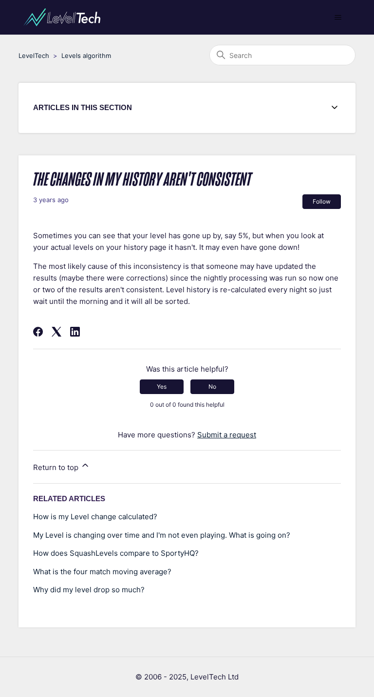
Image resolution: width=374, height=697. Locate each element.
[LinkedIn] (75, 332)
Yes (162, 386)
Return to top (56, 467)
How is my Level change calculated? (95, 516)
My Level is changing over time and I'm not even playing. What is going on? (161, 535)
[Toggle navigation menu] (338, 17)
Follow (322, 201)
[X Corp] (56, 332)
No (212, 386)
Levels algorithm (86, 55)
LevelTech (34, 55)
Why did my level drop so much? (89, 589)
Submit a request (226, 434)
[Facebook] (38, 332)
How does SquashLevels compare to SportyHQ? (116, 553)
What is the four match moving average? (102, 571)
